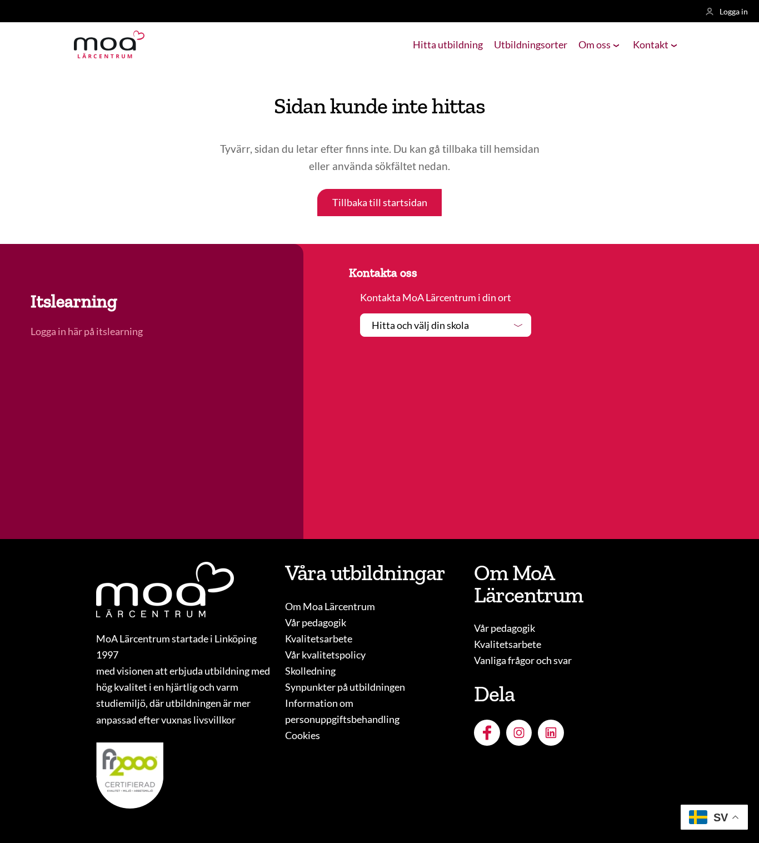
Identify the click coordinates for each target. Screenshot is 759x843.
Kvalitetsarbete (318, 638)
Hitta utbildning (448, 44)
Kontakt (650, 44)
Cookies (302, 735)
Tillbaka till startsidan (379, 202)
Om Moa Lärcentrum (330, 606)
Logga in (734, 11)
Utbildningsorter (530, 44)
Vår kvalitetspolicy (325, 655)
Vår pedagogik (315, 622)
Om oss (594, 44)
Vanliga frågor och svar (523, 660)
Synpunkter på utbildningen (345, 687)
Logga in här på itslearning (87, 331)
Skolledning (310, 671)
